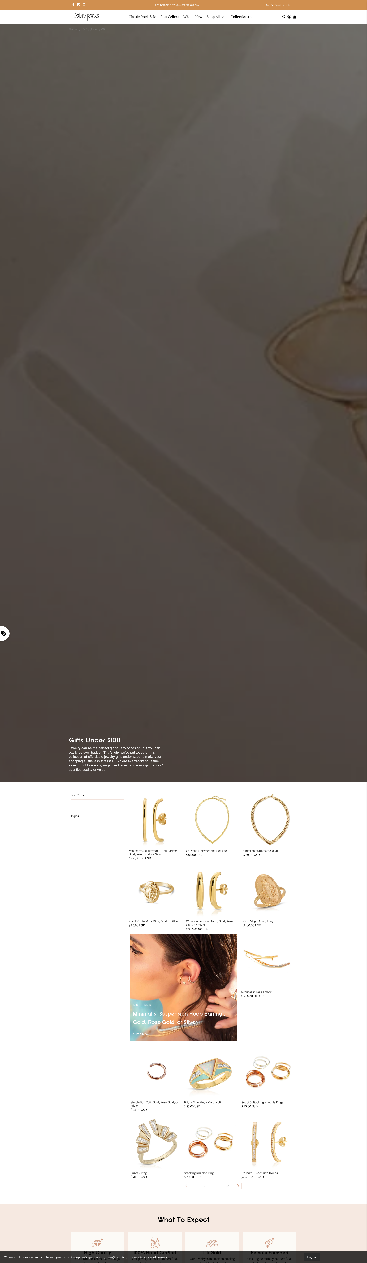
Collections (240, 16)
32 (227, 1185)
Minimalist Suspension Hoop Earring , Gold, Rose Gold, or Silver (154, 852)
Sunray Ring (139, 1173)
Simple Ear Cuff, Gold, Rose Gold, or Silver (155, 1104)
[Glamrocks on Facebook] (73, 4)
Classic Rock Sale (142, 16)
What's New (192, 16)
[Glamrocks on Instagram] (78, 4)
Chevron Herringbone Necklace (207, 850)
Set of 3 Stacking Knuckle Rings (262, 1102)
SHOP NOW (141, 1034)
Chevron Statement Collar (260, 850)
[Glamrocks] (87, 16)
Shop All (213, 16)
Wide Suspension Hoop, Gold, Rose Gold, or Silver (209, 923)
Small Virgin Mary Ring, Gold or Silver (154, 921)
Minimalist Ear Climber (256, 992)
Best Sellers (169, 16)
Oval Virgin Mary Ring (258, 921)
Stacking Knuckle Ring (199, 1173)
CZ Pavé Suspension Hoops (259, 1173)
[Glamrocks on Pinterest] (84, 4)
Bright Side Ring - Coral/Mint (204, 1102)
